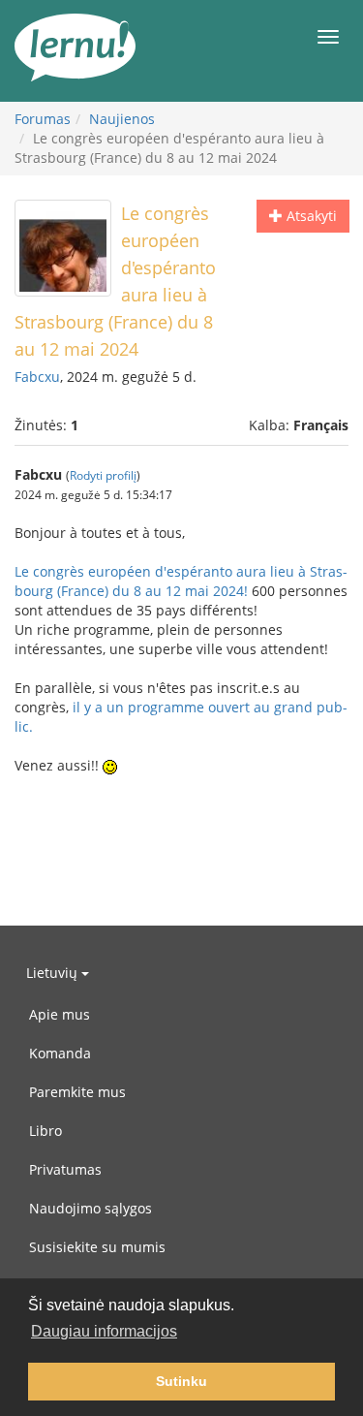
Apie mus (59, 1014)
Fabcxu (37, 376)
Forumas (43, 119)
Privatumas (65, 1169)
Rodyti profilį (103, 475)
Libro (45, 1130)
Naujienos (122, 119)
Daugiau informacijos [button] (104, 1331)
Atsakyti (310, 215)
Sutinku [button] (181, 1381)
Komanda (60, 1053)
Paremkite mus (77, 1092)
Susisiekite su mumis (97, 1247)
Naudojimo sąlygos (90, 1208)
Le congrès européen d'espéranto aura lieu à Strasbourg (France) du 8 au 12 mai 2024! (181, 581)
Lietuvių (53, 972)
